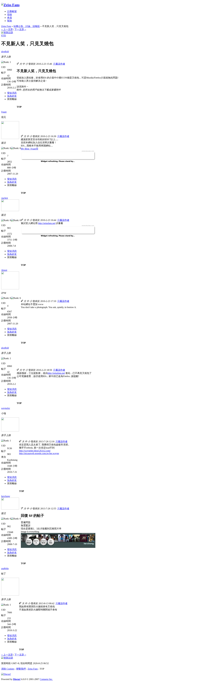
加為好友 (12, 96)
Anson (4, 270)
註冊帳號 (12, 11)
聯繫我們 (21, 669)
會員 (9, 17)
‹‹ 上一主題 (7, 29)
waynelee (5, 408)
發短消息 (12, 93)
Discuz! (17, 679)
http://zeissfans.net (46, 223)
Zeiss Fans (6, 26)
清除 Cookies (7, 669)
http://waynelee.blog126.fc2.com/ (35, 450)
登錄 (9, 14)
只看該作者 (59, 64)
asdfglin (5, 568)
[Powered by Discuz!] (6, 674)
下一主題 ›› (20, 29)
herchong (5, 496)
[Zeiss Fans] (10, 5)
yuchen (4, 198)
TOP (19, 107)
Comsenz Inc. (46, 679)
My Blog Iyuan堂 (29, 148)
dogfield (5, 51)
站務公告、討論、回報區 (27, 26)
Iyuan (4, 112)
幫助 (9, 20)
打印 (3, 35)
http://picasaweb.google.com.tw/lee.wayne (39, 453)
